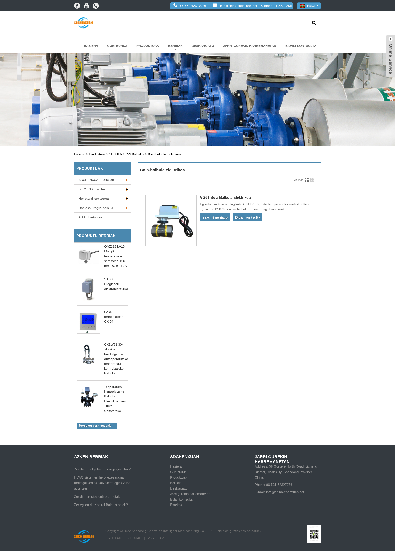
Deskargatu (203, 46)
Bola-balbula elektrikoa (164, 154)
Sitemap (266, 6)
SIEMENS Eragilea (92, 189)
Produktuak (147, 46)
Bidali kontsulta (300, 46)
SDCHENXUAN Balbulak (126, 154)
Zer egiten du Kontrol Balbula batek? (101, 505)
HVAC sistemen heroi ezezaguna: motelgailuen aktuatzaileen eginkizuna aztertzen (102, 482)
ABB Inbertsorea (90, 217)
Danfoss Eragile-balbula (96, 208)
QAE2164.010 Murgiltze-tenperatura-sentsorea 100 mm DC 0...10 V (115, 256)
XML (289, 6)
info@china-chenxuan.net (238, 6)
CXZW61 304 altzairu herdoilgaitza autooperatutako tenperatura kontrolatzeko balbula (116, 359)
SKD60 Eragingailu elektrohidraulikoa (117, 284)
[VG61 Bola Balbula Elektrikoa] (171, 221)
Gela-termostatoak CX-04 (113, 316)
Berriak (175, 46)
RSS (279, 6)
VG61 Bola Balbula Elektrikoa (225, 197)
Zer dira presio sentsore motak (97, 496)
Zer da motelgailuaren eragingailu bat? (102, 469)
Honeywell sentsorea (94, 198)
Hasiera (91, 46)
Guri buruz (117, 46)
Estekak (176, 505)
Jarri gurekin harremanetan (249, 46)
